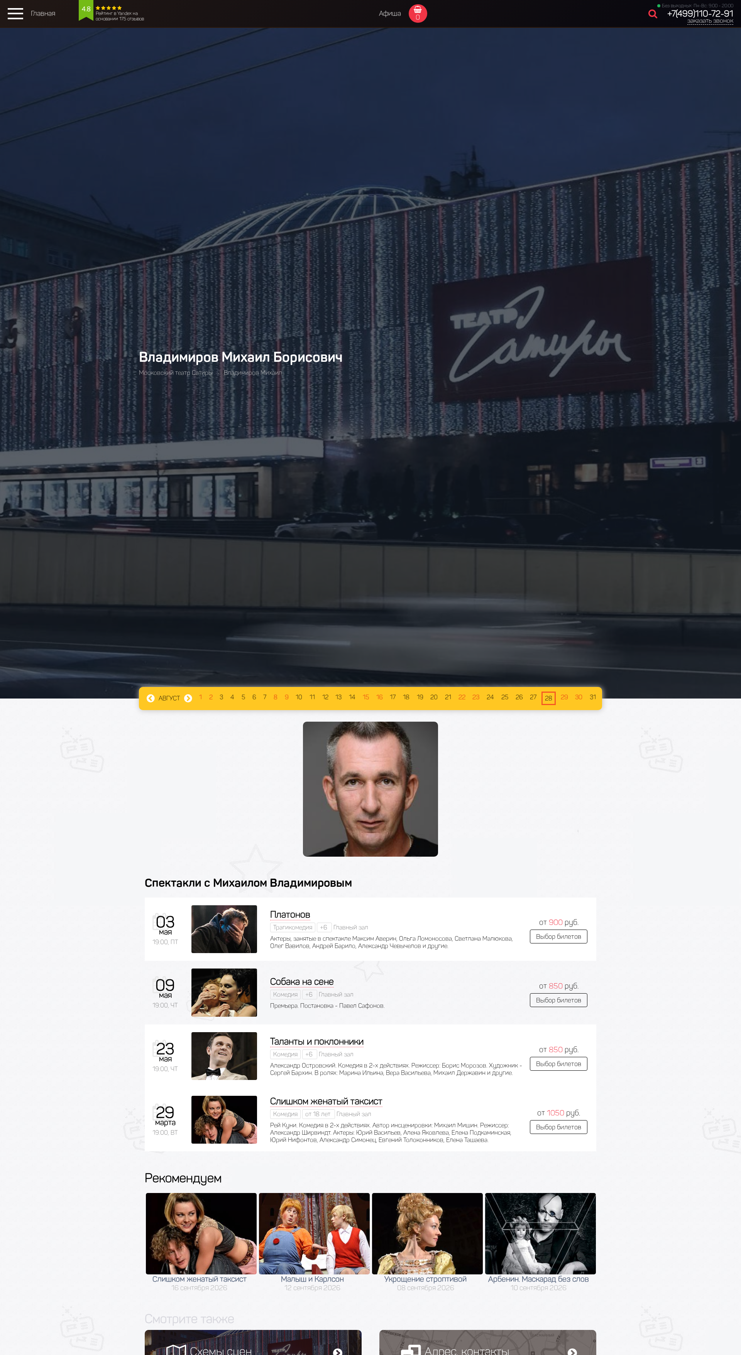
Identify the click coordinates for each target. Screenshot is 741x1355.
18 (406, 697)
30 (578, 697)
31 (593, 697)
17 (393, 697)
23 (475, 697)
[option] (201, 1242)
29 (564, 697)
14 (352, 697)
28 (548, 698)
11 (312, 697)
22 (461, 697)
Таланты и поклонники (317, 1041)
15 (366, 697)
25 (504, 697)
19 (420, 697)
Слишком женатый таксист (326, 1101)
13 (338, 697)
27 (533, 697)
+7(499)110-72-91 (700, 13)
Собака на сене (302, 981)
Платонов (290, 914)
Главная (43, 13)
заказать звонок (710, 20)
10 (299, 697)
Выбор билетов (558, 936)
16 (379, 697)
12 (325, 697)
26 (519, 697)
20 (434, 697)
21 (448, 697)
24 (490, 697)
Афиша (390, 13)
